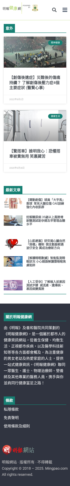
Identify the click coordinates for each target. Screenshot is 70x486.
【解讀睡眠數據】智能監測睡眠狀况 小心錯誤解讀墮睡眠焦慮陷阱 (46, 261)
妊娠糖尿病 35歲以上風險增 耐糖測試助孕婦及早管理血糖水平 (45, 220)
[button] (65, 10)
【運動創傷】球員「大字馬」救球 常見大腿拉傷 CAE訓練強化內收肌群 (45, 203)
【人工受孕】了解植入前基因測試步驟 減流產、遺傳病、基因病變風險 (45, 285)
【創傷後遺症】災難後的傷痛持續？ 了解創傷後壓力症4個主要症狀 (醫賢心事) (34, 82)
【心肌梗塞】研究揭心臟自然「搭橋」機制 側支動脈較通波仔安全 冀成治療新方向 (45, 244)
